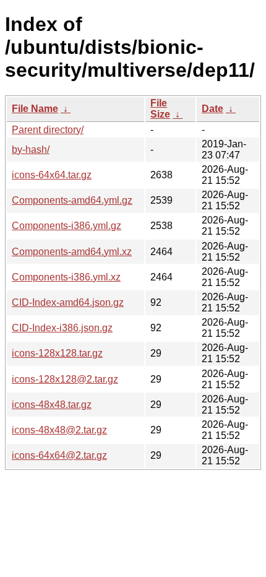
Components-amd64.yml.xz (72, 251)
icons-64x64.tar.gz (52, 175)
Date (212, 108)
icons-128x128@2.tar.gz (65, 379)
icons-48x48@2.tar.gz (59, 430)
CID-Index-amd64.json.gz (68, 302)
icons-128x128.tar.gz (57, 353)
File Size (160, 108)
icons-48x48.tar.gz (52, 404)
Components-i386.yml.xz (66, 277)
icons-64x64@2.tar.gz (59, 455)
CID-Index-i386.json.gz (62, 328)
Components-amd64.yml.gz (72, 200)
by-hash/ (30, 149)
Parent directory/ (48, 129)
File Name (35, 108)
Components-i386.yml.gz (66, 225)
